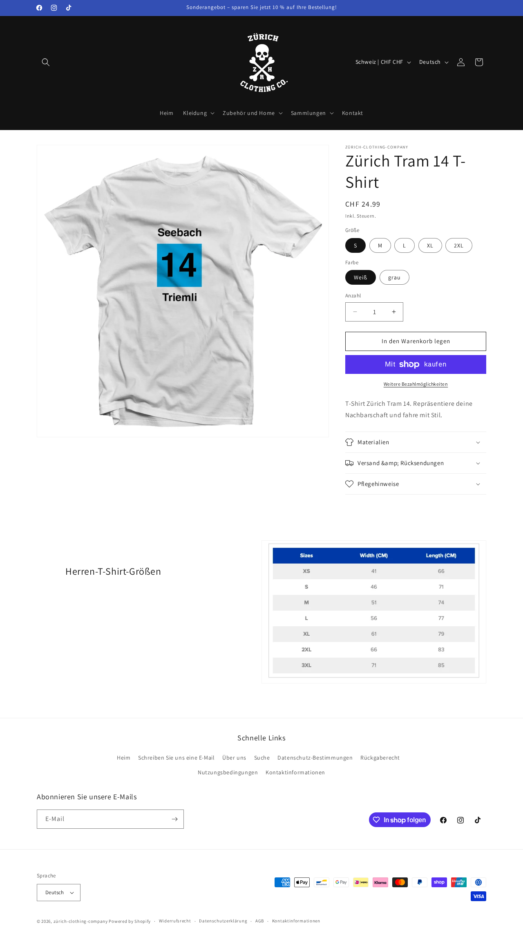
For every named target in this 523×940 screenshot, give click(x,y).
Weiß (360, 277)
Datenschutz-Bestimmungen (315, 757)
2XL (459, 245)
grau (394, 277)
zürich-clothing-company (81, 921)
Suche (262, 757)
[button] (46, 62)
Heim (123, 757)
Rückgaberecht (380, 757)
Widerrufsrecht (175, 921)
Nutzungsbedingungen (228, 772)
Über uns (234, 757)
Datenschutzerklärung (223, 921)
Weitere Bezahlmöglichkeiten (416, 384)
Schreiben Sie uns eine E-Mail (176, 757)
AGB (259, 921)
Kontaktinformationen (295, 772)
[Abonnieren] (174, 819)
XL (430, 245)
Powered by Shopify (130, 921)
